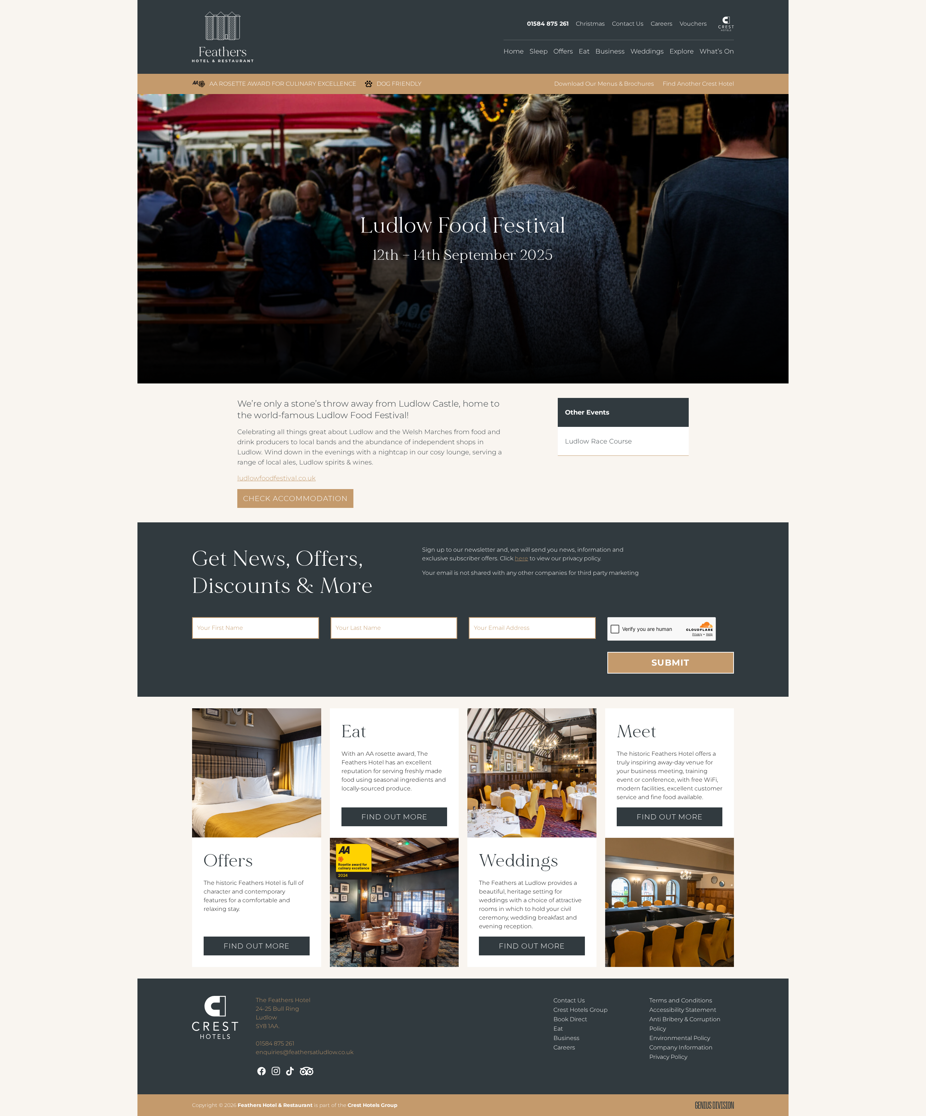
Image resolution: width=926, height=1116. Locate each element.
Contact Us (627, 23)
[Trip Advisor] (306, 1071)
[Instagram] (276, 1071)
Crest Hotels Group (580, 1009)
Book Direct (570, 1019)
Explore (682, 51)
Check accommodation (295, 498)
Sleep (539, 51)
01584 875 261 (548, 23)
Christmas (590, 23)
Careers (661, 23)
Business (610, 51)
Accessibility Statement (682, 1009)
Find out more (256, 946)
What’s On (717, 51)
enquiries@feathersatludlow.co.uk (304, 1052)
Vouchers (693, 23)
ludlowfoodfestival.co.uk (276, 478)
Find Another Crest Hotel (698, 83)
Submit (670, 662)
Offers (563, 51)
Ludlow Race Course (598, 441)
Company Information (681, 1047)
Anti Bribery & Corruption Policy (685, 1024)
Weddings (647, 51)
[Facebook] (261, 1071)
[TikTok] (290, 1071)
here (521, 558)
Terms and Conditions (680, 1000)
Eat (584, 51)
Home (514, 51)
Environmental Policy (679, 1038)
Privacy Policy (668, 1056)
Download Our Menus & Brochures (604, 83)
